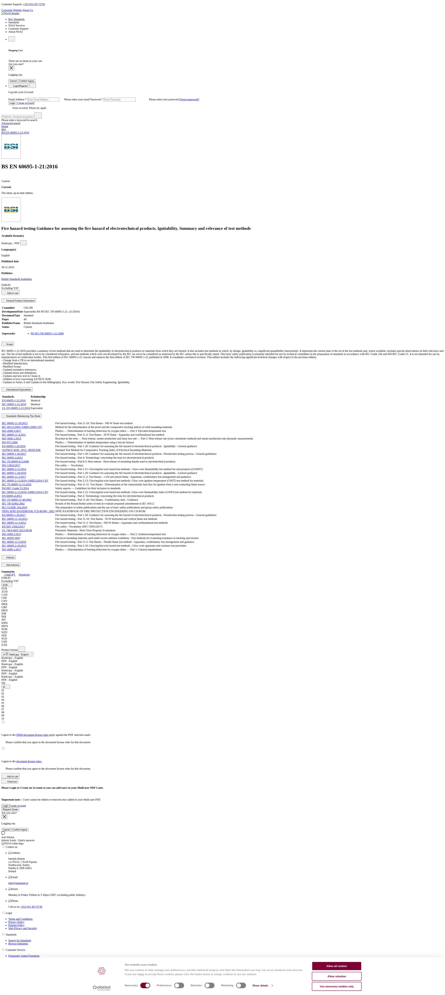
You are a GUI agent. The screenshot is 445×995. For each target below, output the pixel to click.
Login (12, 103)
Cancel (13, 81)
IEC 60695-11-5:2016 (14, 541)
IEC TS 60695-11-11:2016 (16, 484)
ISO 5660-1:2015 (11, 438)
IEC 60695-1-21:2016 (14, 404)
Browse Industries (18, 943)
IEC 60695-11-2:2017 (14, 476)
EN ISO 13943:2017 (13, 526)
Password (135, 99)
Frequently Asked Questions (23, 955)
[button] (6, 585)
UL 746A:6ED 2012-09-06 (17, 530)
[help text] (23, 242)
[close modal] (11, 68)
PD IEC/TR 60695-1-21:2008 (47, 333)
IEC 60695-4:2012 (12, 457)
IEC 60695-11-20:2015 (14, 423)
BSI (3, 129)
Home (4, 126)
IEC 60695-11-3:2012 (14, 522)
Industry (10, 557)
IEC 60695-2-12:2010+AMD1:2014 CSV (25, 492)
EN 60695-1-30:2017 (14, 515)
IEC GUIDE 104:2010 (14, 507)
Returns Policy (16, 925)
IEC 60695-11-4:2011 (14, 434)
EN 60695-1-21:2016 (14, 400)
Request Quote (10, 809)
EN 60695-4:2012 (12, 495)
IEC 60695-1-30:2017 (14, 453)
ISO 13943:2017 (11, 465)
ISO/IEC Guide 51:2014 (15, 488)
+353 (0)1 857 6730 (34, 4)
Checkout (12, 781)
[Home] (10, 13)
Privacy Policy (16, 922)
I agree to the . (22, 761)
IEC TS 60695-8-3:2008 (15, 461)
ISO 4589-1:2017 (11, 549)
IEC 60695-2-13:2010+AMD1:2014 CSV (25, 480)
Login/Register (20, 86)
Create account (18, 805)
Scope (9, 344)
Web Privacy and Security (22, 928)
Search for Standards (19, 940)
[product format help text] (21, 649)
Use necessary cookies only (337, 986)
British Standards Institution (16, 279)
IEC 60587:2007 (11, 538)
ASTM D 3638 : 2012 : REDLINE (21, 450)
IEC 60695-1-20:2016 (14, 472)
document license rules (29, 761)
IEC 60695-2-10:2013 (14, 545)
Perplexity (24, 574)
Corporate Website (11, 10)
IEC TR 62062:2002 (13, 503)
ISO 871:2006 (10, 442)
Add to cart (12, 293)
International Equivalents (18, 389)
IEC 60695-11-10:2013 (14, 518)
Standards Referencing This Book (23, 416)
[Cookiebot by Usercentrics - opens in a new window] (102, 988)
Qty (3, 682)
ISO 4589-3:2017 (11, 430)
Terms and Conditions (20, 918)
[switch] (179, 985)
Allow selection (336, 976)
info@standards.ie (18, 883)
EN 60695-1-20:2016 (14, 446)
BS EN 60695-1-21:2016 (15, 132)
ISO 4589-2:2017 (11, 534)
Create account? (26, 103)
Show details (260, 985)
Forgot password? (189, 99)
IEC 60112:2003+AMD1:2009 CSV (22, 427)
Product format (9, 649)
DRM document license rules (32, 734)
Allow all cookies (336, 966)
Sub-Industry (12, 565)
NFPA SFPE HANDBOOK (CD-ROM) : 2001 (28, 511)
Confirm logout (26, 81)
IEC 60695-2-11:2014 (14, 469)
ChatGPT (10, 574)
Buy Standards (16, 19)
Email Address (49, 99)
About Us (27, 10)
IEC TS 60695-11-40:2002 (16, 499)
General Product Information (20, 300)
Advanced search (10, 123)
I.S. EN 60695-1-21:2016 (16, 408)
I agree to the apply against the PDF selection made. (46, 734)
